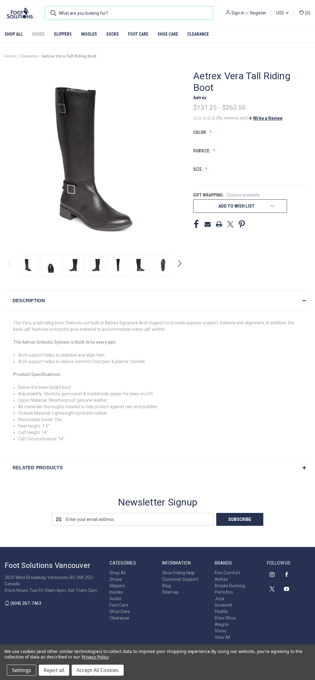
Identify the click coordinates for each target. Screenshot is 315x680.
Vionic (220, 630)
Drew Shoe (225, 618)
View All (222, 637)
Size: (198, 169)
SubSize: (202, 150)
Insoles (89, 34)
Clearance (198, 34)
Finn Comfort (227, 572)
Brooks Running (230, 585)
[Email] (208, 224)
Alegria (222, 624)
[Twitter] (230, 224)
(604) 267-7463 (25, 603)
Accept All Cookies (98, 670)
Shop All (14, 34)
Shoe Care (168, 34)
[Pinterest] (242, 224)
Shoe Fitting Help (178, 572)
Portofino (224, 592)
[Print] (219, 224)
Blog (166, 585)
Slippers (63, 34)
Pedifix (221, 611)
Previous (10, 265)
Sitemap (170, 592)
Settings (21, 670)
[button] (265, 118)
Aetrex (221, 579)
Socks (112, 34)
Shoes (38, 34)
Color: (200, 132)
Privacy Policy (95, 657)
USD (280, 12)
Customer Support (180, 579)
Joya (219, 598)
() (307, 12)
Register (258, 12)
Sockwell (223, 605)
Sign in (237, 12)
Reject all (54, 670)
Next (179, 265)
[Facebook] (196, 224)
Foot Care (138, 34)
